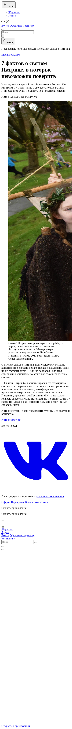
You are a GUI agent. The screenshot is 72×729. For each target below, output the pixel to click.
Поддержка (17, 502)
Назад (10, 6)
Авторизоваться (10, 419)
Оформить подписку (22, 25)
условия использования (50, 496)
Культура (14, 54)
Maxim (5, 54)
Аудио (12, 15)
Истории (45, 502)
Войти (5, 25)
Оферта (5, 502)
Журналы (14, 12)
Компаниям (32, 502)
